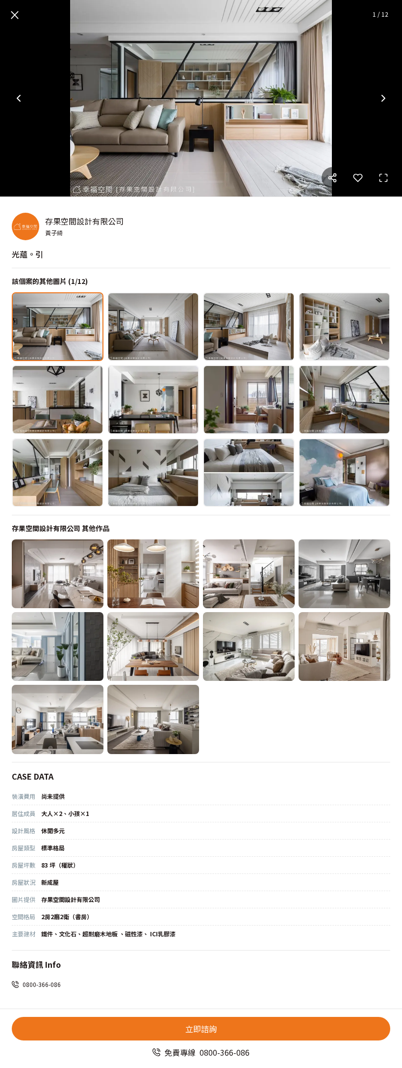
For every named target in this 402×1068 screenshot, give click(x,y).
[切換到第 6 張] (153, 399)
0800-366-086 (42, 984)
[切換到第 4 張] (344, 326)
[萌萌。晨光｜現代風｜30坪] (57, 719)
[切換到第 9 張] (57, 472)
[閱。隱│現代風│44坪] (344, 573)
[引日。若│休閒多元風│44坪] (153, 573)
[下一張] (383, 98)
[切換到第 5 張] (57, 399)
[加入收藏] (358, 178)
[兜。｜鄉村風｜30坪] (249, 573)
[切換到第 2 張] (153, 326)
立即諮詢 (201, 1029)
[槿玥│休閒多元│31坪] (153, 719)
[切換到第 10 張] (153, 472)
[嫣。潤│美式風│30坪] (249, 646)
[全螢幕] (383, 178)
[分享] (332, 178)
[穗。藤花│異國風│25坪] (344, 646)
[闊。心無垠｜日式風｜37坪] (153, 646)
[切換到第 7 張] (249, 399)
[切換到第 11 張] (249, 472)
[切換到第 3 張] (249, 326)
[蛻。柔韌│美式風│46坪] (57, 646)
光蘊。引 (27, 254)
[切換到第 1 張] (57, 326)
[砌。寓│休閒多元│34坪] (57, 573)
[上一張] (18, 98)
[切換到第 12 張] (344, 472)
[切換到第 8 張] (344, 399)
